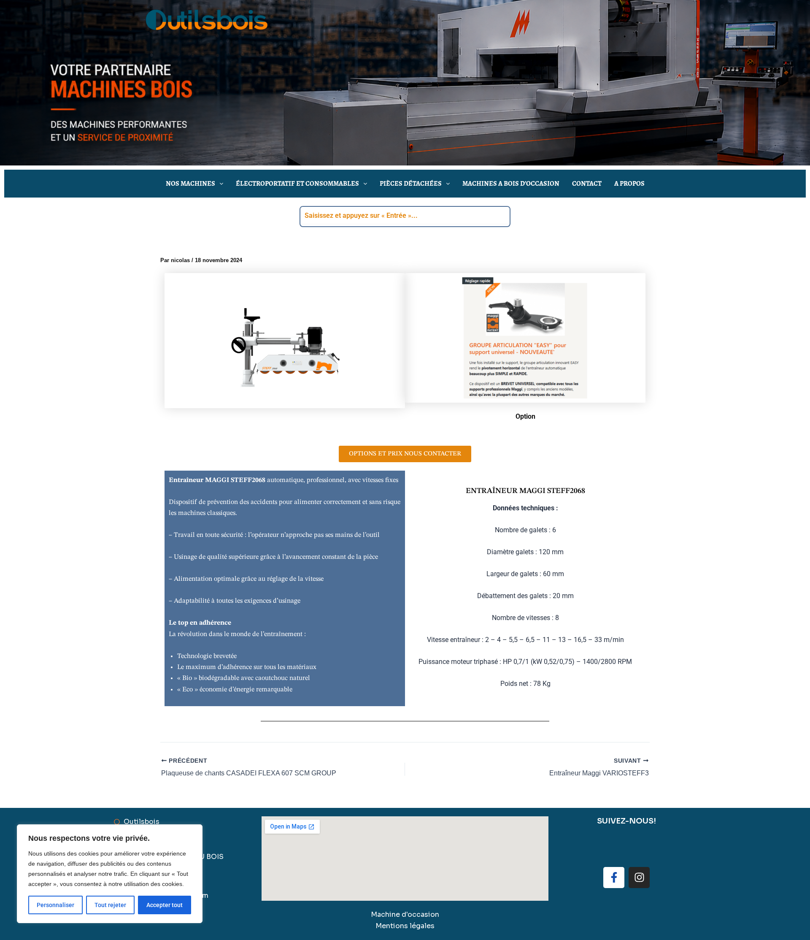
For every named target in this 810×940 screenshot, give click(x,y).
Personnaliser (55, 905)
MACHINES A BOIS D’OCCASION (510, 183)
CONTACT (587, 183)
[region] (109, 873)
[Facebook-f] (613, 877)
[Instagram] (639, 877)
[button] (194, 183)
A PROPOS (629, 183)
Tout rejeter (110, 905)
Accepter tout (164, 905)
